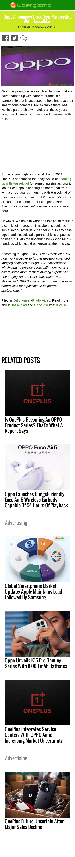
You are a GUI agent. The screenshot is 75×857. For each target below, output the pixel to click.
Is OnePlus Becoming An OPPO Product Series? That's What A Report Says (34, 425)
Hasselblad (19, 305)
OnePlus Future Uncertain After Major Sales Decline (34, 824)
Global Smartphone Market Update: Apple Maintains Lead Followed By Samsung (33, 591)
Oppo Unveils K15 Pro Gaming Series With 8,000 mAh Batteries (36, 663)
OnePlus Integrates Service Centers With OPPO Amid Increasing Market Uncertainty (34, 734)
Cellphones (21, 300)
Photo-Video (41, 300)
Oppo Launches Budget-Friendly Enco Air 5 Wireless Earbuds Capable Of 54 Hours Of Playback (36, 499)
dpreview (62, 305)
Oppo (38, 305)
